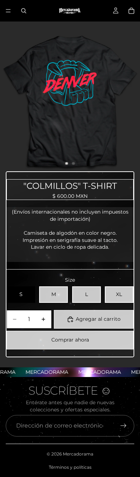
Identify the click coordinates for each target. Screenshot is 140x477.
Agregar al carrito (98, 319)
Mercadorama (78, 454)
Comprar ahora (70, 340)
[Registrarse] (123, 425)
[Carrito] (131, 11)
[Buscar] (24, 11)
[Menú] (8, 11)
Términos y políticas (70, 467)
